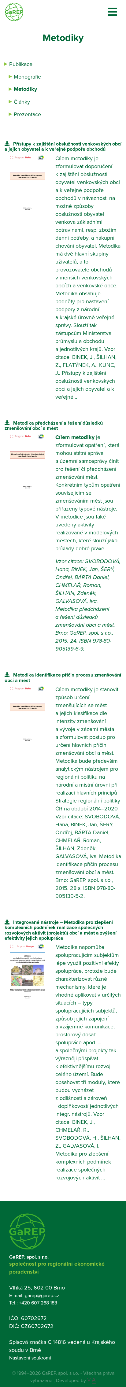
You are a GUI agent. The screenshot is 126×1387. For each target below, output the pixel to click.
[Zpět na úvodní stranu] (14, 12)
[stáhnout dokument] (7, 143)
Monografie (27, 76)
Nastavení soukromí (30, 1357)
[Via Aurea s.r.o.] (91, 1380)
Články (22, 101)
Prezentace (27, 114)
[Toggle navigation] (112, 11)
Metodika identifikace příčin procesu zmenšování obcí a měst (63, 677)
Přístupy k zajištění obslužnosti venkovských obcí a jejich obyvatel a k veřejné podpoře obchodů (63, 146)
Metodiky (25, 89)
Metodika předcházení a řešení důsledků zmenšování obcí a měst (54, 425)
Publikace (20, 64)
